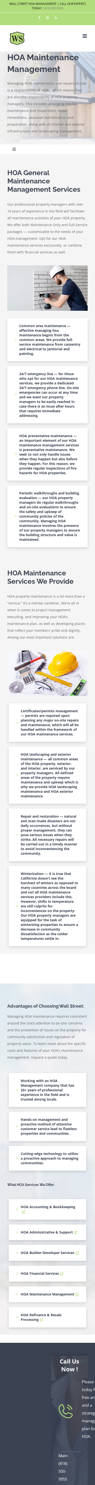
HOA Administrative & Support (47, 1232)
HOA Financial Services (40, 1273)
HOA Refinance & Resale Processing (41, 1317)
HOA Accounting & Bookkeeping (48, 1206)
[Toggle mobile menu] (85, 36)
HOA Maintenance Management (47, 1294)
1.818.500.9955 (52, 8)
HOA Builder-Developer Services (47, 1252)
